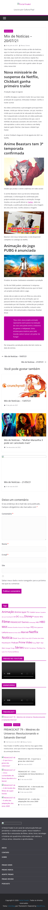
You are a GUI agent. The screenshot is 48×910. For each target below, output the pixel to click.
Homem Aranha (13, 627)
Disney (22, 617)
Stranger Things (10, 648)
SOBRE (4, 857)
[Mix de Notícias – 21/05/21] (24, 457)
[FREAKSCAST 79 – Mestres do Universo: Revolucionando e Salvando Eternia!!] (24, 718)
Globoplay (32, 622)
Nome (5, 544)
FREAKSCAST (15, 622)
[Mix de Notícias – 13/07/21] (24, 375)
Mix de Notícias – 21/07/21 (32, 362)
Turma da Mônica (13, 652)
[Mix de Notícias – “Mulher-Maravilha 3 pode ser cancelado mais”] (24, 415)
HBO (37, 622)
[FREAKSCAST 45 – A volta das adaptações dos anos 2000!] (9, 801)
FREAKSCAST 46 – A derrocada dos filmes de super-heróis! (31, 788)
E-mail (5, 554)
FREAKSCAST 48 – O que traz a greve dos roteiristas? (29, 760)
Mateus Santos (25, 45)
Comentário (7, 514)
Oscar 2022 (21, 638)
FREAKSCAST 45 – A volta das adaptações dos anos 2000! (29, 800)
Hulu (35, 627)
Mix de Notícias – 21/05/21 (17, 482)
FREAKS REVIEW (8, 879)
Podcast (14, 642)
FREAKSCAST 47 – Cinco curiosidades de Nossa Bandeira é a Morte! (31, 774)
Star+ (38, 643)
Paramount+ (6, 643)
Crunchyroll (9, 617)
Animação (8, 612)
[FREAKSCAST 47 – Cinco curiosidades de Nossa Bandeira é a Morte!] (9, 776)
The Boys (40, 648)
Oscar (15, 638)
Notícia (7, 637)
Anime (18, 611)
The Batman (32, 648)
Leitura (5, 632)
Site (3, 565)
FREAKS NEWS (8, 31)
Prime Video (25, 642)
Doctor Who (38, 617)
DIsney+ (29, 616)
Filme (6, 621)
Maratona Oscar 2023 (14, 632)
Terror (26, 648)
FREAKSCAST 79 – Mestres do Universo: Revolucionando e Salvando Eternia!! (22, 733)
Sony (34, 643)
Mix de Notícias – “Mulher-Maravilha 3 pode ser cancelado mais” (23, 441)
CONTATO (5, 852)
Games (25, 622)
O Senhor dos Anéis (38, 638)
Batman (37, 612)
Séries (19, 647)
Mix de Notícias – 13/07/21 (17, 400)
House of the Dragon (24, 627)
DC (17, 616)
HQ (32, 627)
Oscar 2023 (28, 638)
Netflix (33, 632)
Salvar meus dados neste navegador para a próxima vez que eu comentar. (24, 582)
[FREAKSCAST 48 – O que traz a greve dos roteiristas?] (9, 761)
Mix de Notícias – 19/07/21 (15, 356)
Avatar (32, 612)
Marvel (25, 632)
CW (14, 617)
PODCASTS (16, 725)
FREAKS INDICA (7, 870)
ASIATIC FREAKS (8, 874)
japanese (40, 627)
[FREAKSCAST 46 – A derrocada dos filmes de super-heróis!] (9, 789)
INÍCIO (4, 848)
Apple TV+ (25, 612)
